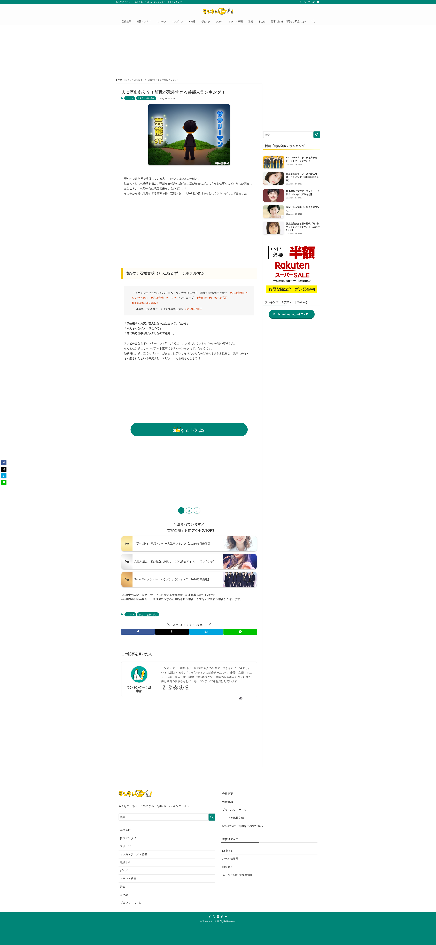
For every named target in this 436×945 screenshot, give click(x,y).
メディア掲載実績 (233, 818)
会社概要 (227, 793)
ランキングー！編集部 (139, 689)
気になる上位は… (189, 430)
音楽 (122, 886)
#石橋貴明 (157, 298)
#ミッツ (171, 298)
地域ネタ (125, 862)
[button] (138, 632)
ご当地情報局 (230, 859)
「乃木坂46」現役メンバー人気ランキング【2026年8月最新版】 (173, 543)
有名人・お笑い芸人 (146, 98)
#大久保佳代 (204, 298)
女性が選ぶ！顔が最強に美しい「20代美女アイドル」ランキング (174, 561)
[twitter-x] (304, 2)
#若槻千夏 (220, 298)
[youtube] (318, 2)
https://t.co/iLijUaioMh (145, 303)
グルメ (124, 870)
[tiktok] (313, 2)
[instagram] (309, 2)
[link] (164, 687)
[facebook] (300, 2)
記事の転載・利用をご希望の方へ (242, 826)
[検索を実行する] (316, 134)
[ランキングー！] (218, 11)
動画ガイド (229, 867)
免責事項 (227, 802)
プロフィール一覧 (131, 903)
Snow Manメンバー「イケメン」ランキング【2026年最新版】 (172, 579)
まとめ (124, 895)
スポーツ (125, 846)
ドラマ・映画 (128, 878)
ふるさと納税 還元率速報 (237, 875)
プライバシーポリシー (235, 810)
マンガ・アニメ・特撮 (133, 854)
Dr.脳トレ (228, 851)
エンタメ (130, 98)
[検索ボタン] (313, 21)
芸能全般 (125, 830)
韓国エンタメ (128, 838)
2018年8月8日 (193, 309)
